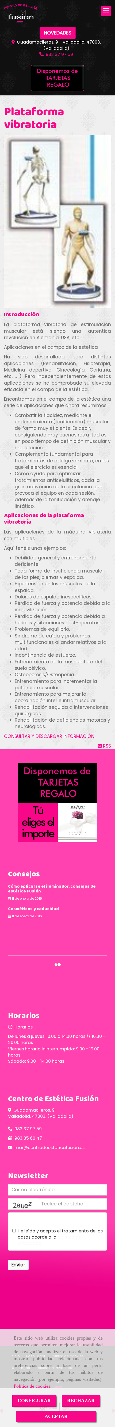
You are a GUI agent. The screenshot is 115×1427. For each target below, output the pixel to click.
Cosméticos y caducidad (33, 909)
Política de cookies (32, 1386)
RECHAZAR (81, 1400)
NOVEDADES (57, 32)
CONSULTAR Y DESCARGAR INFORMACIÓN (49, 736)
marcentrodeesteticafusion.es (49, 1147)
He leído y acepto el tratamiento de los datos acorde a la (60, 1237)
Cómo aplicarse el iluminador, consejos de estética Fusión (52, 889)
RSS (106, 746)
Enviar (18, 1265)
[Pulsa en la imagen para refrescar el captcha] (23, 1203)
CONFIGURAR (34, 1400)
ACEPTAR (56, 1416)
